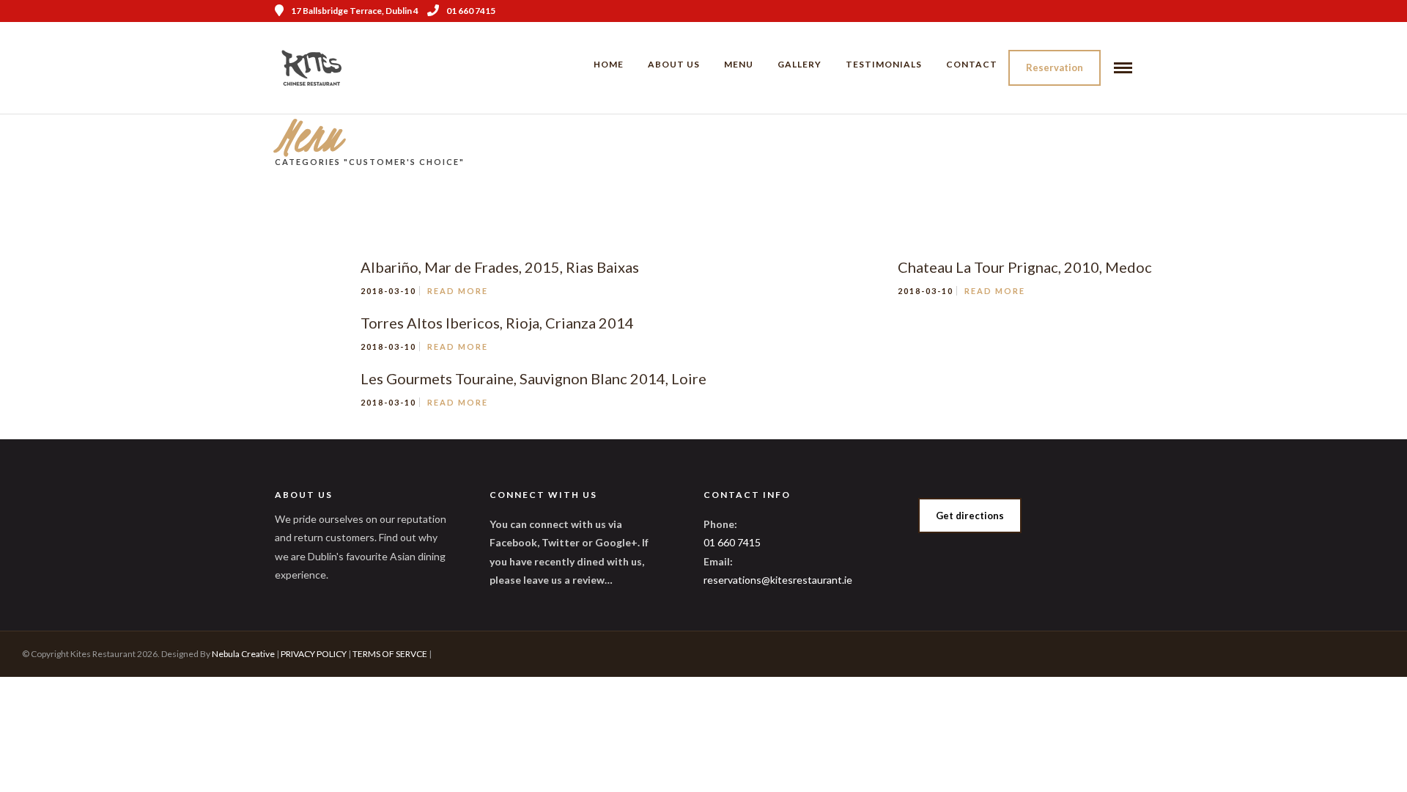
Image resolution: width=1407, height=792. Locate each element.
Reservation (1054, 67)
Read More (457, 291)
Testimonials (884, 64)
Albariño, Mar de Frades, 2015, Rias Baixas (500, 267)
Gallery (799, 64)
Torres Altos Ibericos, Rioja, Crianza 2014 (497, 322)
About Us (674, 64)
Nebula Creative (243, 653)
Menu (738, 64)
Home (609, 64)
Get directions (970, 515)
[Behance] (1127, 11)
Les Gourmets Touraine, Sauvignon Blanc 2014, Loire (533, 378)
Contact (971, 64)
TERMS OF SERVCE (389, 653)
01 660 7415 (470, 10)
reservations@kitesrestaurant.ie (778, 579)
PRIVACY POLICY (314, 653)
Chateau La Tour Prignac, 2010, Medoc (1025, 267)
